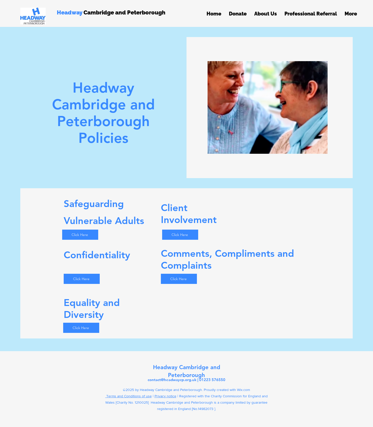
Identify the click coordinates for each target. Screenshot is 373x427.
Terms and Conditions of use (128, 396)
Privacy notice (165, 396)
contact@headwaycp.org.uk (172, 379)
